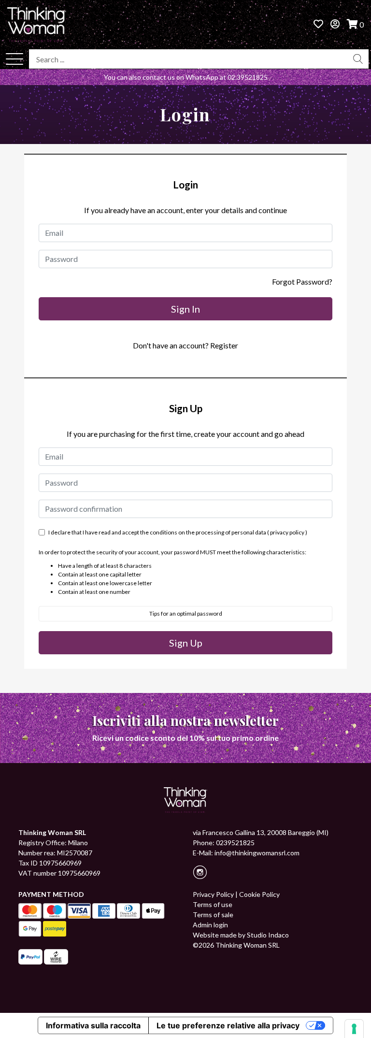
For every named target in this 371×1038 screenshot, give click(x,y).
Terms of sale (213, 914)
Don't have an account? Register (185, 345)
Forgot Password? (302, 281)
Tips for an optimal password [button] (185, 613)
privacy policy (287, 532)
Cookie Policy (259, 894)
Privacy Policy (213, 894)
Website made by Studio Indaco (241, 935)
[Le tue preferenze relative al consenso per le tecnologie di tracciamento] (354, 1029)
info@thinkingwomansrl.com (257, 853)
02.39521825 (248, 77)
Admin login (210, 925)
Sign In (185, 309)
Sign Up (185, 643)
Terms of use (212, 904)
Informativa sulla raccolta (93, 1025)
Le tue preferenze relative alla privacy (228, 1025)
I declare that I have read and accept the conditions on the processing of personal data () (177, 532)
